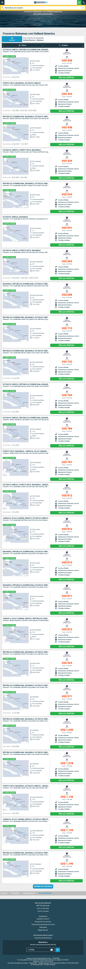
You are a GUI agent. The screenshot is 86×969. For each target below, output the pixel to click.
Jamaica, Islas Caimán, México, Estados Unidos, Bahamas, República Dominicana (26, 819)
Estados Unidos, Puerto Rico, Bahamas (22, 150)
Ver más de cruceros (43, 886)
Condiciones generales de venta (43, 924)
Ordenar (65, 45)
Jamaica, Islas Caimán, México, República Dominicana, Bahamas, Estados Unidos (26, 618)
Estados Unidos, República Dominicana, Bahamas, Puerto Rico (26, 418)
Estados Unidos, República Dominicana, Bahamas (26, 50)
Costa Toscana (43, 911)
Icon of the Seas (43, 908)
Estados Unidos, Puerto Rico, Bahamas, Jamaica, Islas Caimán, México (26, 485)
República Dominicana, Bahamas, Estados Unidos (26, 117)
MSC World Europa (43, 905)
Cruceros (4, 893)
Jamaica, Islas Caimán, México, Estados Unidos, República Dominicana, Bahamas (26, 518)
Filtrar (24, 45)
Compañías (15, 893)
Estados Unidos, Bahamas (15, 217)
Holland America (29, 893)
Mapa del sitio (43, 930)
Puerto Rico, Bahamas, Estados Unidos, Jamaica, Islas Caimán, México (26, 786)
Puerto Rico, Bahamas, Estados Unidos (22, 83)
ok (58, 950)
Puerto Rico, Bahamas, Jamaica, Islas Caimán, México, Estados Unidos (26, 451)
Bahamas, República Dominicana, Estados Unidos (26, 284)
